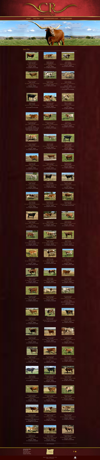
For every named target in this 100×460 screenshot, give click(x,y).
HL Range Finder (64, 417)
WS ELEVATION (47, 417)
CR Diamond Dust (35, 147)
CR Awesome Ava (50, 81)
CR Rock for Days (50, 240)
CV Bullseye (64, 320)
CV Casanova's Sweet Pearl (34, 205)
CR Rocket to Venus (32, 278)
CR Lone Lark (54, 146)
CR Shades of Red (32, 296)
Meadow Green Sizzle (35, 125)
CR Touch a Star (32, 337)
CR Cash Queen (67, 103)
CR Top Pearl (53, 280)
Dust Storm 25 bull (67, 376)
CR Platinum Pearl (35, 224)
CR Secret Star (53, 261)
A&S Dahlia (68, 62)
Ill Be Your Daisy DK (34, 84)
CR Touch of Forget (50, 337)
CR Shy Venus (36, 280)
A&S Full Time (63, 64)
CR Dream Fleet (71, 359)
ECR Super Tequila (52, 417)
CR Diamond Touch (50, 122)
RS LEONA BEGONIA (52, 65)
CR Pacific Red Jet (35, 106)
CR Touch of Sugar (32, 356)
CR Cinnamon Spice (32, 65)
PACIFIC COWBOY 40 (64, 185)
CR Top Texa (54, 185)
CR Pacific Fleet (46, 146)
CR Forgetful (55, 339)
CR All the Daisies (32, 81)
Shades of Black (35, 298)
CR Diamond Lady (53, 125)
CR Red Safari (32, 240)
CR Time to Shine (50, 318)
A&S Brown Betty (71, 64)
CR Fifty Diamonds (32, 144)
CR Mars (64, 280)
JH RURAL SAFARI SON (67, 146)
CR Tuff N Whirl (72, 437)
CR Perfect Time (68, 202)
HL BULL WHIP (47, 64)
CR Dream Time (71, 84)
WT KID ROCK (45, 243)
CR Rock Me (68, 240)
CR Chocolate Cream (52, 105)
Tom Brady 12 (29, 437)
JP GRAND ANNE (35, 417)
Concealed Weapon (65, 298)
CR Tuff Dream (68, 356)
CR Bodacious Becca (35, 379)
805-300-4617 (25, 450)
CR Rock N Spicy (32, 258)
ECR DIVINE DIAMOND (50, 395)
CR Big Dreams (68, 81)
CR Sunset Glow (32, 318)
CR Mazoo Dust (68, 163)
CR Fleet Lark (50, 144)
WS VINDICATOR (29, 417)
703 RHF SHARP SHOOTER (49, 437)
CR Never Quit (50, 182)
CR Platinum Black (32, 221)
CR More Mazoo (53, 83)
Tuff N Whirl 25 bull (68, 435)
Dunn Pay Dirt (65, 105)
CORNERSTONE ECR (29, 397)
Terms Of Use (51, 457)
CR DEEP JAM (54, 223)
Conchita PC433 (35, 166)
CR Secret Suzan (70, 280)
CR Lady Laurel (71, 320)
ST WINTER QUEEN (34, 438)
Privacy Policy (45, 457)
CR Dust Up (68, 122)
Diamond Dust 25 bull (50, 376)
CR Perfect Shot (50, 202)
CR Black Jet (32, 103)
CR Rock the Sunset (68, 258)
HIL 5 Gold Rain (46, 223)
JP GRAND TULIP (69, 147)
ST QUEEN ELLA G (54, 243)
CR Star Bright (53, 320)
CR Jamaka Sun (32, 163)
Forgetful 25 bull (68, 395)
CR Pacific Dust (71, 124)
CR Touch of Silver (67, 337)
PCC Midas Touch (31, 64)
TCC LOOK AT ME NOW (53, 166)
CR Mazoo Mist (71, 165)
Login (56, 457)
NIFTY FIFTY (28, 124)
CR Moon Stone (32, 182)
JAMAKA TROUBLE (29, 165)
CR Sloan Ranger (50, 296)
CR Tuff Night (28, 223)
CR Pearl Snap (32, 202)
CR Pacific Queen (68, 182)
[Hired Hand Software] (75, 458)
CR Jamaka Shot (54, 204)
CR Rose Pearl (50, 278)
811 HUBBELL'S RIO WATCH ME (50, 438)
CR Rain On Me (50, 221)
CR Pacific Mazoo (71, 223)
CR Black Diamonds (34, 185)
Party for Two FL (68, 414)
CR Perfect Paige (71, 204)
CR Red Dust (46, 83)
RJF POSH (54, 298)
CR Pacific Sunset (70, 261)
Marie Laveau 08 (50, 62)
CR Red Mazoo (68, 221)
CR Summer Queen (70, 106)
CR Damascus (28, 378)
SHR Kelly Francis (52, 398)
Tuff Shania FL (72, 417)
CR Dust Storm (71, 378)
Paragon (45, 105)
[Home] (50, 452)
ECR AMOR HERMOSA (32, 395)
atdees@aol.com (26, 451)
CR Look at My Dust (50, 163)
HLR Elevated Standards (50, 414)
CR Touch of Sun (50, 356)
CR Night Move (29, 320)
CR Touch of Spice (32, 62)
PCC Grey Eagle (29, 185)
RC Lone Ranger (28, 204)
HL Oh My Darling (32, 414)
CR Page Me (71, 243)
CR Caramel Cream (50, 103)
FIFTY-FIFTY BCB (28, 146)
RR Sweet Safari (35, 243)
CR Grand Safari (68, 144)
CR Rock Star (50, 258)
